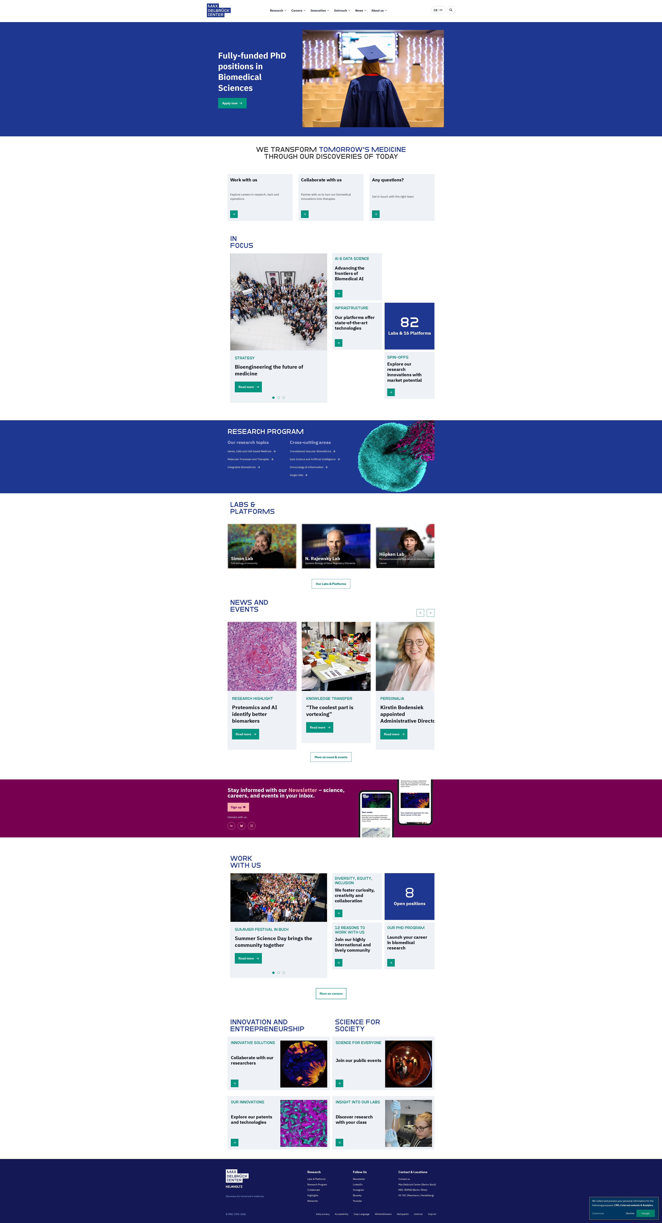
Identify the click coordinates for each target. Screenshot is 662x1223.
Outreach (340, 10)
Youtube (357, 1200)
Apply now (230, 103)
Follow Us (360, 1172)
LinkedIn (358, 1184)
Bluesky (357, 1195)
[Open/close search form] (451, 10)
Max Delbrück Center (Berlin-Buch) (417, 1184)
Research (276, 10)
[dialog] (624, 1208)
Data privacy (322, 1214)
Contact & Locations (412, 1172)
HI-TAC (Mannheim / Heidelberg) (416, 1195)
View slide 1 (273, 397)
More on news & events (331, 757)
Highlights (312, 1195)
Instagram (358, 1189)
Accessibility (341, 1214)
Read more (246, 387)
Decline (630, 1213)
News (359, 10)
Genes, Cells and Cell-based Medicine (249, 451)
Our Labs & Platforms (331, 584)
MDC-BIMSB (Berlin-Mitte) (412, 1189)
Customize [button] (598, 1213)
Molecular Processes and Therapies (248, 459)
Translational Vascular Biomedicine (310, 451)
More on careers (331, 994)
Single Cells (296, 475)
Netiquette (403, 1214)
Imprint (432, 1214)
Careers (296, 10)
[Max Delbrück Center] (219, 16)
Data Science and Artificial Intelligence (313, 459)
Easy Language (361, 1214)
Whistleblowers (383, 1214)
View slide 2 (278, 397)
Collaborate (313, 1189)
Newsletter (359, 1179)
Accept (645, 1213)
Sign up (236, 807)
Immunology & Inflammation (306, 467)
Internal (418, 1214)
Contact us (404, 1179)
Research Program (317, 1184)
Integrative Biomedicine (242, 467)
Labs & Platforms (316, 1179)
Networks (312, 1200)
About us (377, 10)
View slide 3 (284, 397)
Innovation (318, 10)
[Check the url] (234, 217)
